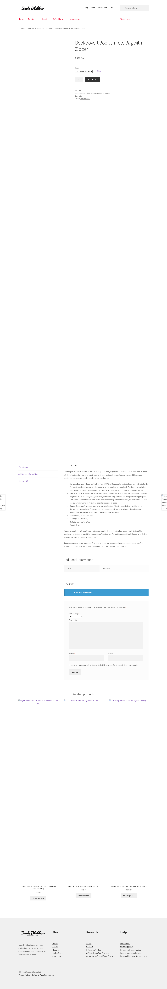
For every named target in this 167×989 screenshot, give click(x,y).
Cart (111, 8)
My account (102, 8)
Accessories (75, 19)
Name (72, 653)
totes (80, 96)
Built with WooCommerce (42, 975)
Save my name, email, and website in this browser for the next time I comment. (105, 665)
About (88, 943)
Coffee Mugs (58, 19)
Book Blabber (85, 99)
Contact (89, 946)
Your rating (74, 613)
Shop (93, 8)
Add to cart (93, 79)
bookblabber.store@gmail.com (133, 956)
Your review (74, 620)
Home (21, 19)
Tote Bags (49, 28)
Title (77, 68)
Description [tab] (23, 467)
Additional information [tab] (28, 474)
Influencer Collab (93, 950)
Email (111, 653)
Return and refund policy (130, 950)
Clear (99, 71)
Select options (38, 898)
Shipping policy (126, 946)
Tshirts (31, 19)
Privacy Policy (24, 975)
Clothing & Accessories (35, 28)
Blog (86, 8)
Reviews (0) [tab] (23, 481)
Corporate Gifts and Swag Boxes (99, 956)
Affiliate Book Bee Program (97, 953)
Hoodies (45, 19)
